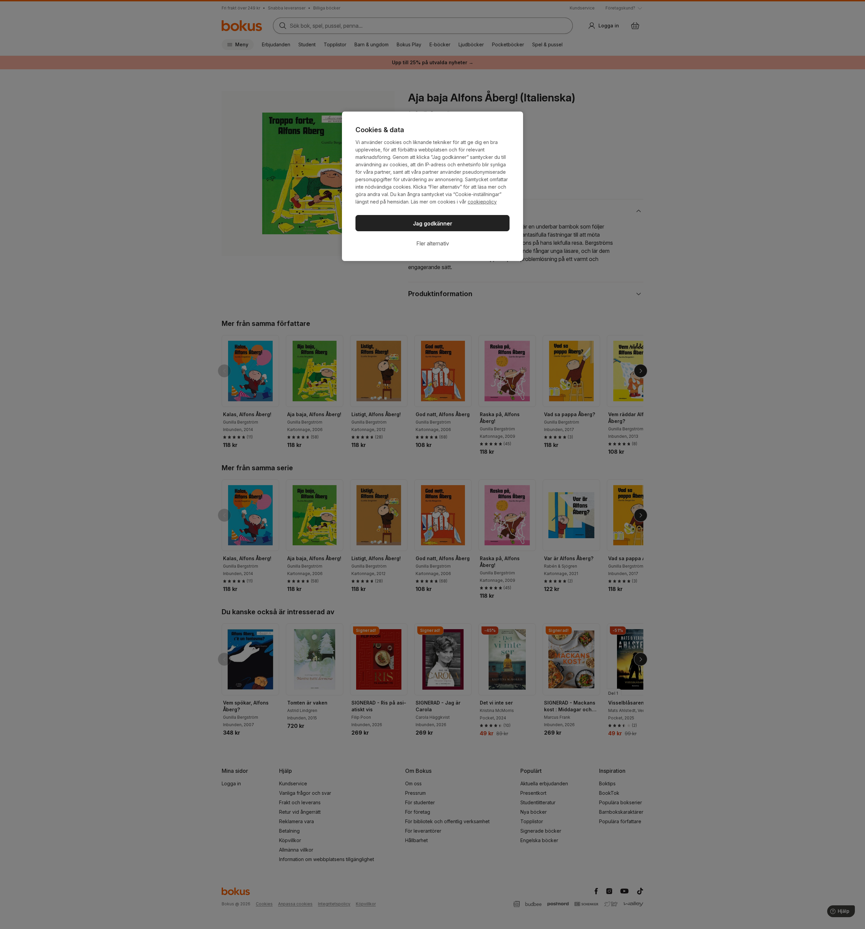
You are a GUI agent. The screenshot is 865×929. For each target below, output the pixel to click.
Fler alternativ (432, 243)
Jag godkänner (432, 223)
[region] (432, 186)
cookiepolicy (482, 202)
